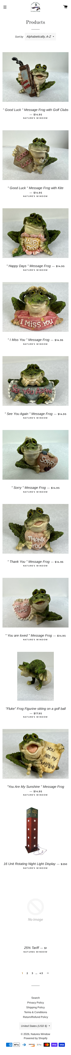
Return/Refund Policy (35, 1017)
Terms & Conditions (35, 1012)
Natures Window (40, 1034)
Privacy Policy (35, 1002)
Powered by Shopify (35, 1038)
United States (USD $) (34, 1026)
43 (41, 973)
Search (35, 997)
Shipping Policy (35, 1007)
